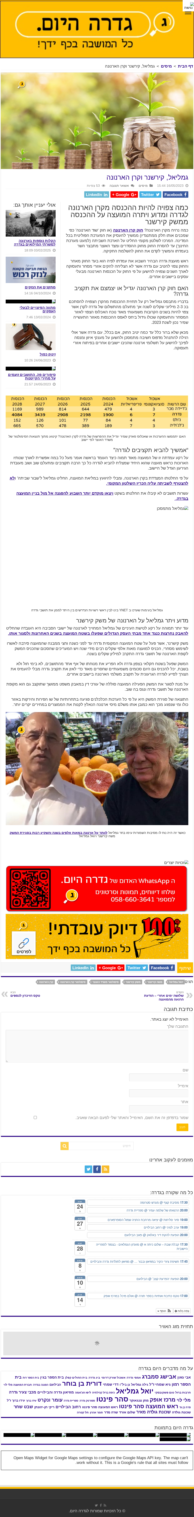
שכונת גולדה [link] (181, 1412)
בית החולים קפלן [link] (76, 1377)
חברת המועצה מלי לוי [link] (18, 1384)
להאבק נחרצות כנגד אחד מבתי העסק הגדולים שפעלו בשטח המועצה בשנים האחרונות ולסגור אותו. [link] (98, 633)
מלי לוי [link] (184, 1400)
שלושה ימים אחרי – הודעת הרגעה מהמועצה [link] (164, 996)
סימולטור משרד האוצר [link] (106, 982)
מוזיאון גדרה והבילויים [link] (55, 1392)
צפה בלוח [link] (183, 1311)
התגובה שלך (177, 1026)
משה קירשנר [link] (154, 982)
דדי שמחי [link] (111, 1384)
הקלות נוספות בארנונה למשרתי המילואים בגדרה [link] (35, 242)
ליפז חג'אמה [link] (83, 1392)
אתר (184, 1102)
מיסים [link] (166, 66)
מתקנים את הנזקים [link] (40, 287)
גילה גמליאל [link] (139, 1384)
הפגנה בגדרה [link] (40, 1384)
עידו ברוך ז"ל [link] (16, 1400)
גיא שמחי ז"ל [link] (160, 1384)
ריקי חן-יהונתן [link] (44, 1407)
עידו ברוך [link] (31, 1400)
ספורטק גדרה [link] (87, 1400)
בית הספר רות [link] (31, 1377)
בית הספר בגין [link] (52, 1377)
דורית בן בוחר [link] (82, 1383)
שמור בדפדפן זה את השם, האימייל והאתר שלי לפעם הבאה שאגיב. (131, 1117)
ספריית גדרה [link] (71, 1400)
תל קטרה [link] (83, 1412)
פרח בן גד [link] (185, 1407)
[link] (188, 12)
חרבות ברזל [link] (183, 1392)
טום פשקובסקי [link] (164, 1392)
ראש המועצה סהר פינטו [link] (148, 1406)
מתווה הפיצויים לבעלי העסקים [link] (38, 309)
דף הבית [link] (185, 66)
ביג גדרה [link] (94, 1377)
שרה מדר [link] (111, 1412)
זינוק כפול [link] (48, 354)
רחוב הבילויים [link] (68, 1407)
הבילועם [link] (55, 1384)
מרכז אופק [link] (163, 1400)
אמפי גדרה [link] (134, 1377)
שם (185, 1070)
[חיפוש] (65, 1146)
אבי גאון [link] (184, 1377)
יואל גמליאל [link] (176, 982)
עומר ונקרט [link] (50, 1400)
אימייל (183, 1086)
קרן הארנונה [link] (46, 982)
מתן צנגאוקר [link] (139, 1400)
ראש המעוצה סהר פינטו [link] (100, 1407)
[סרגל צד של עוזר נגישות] (188, 5)
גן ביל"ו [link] (125, 1384)
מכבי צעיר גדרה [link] (22, 1392)
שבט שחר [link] (23, 1406)
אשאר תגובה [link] (119, 185)
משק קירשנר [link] (133, 982)
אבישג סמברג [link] (159, 1377)
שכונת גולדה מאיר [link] (153, 1412)
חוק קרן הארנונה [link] (128, 230)
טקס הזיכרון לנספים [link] (25, 994)
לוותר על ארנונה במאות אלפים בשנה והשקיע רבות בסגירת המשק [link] (58, 833)
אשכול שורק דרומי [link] (113, 1377)
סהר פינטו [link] (112, 1399)
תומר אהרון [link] (96, 1412)
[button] (164, 1310)
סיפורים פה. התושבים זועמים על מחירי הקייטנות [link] (32, 376)
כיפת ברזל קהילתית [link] (103, 1392)
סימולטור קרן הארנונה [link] (73, 982)
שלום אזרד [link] (127, 1412)
